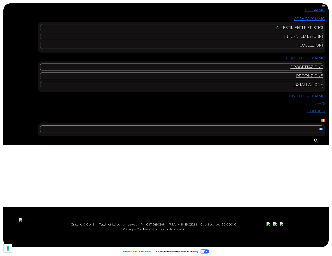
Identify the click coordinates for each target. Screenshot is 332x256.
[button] (316, 140)
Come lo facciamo (305, 58)
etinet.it (179, 229)
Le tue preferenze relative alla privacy (177, 251)
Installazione (308, 84)
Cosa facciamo (309, 19)
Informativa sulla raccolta (137, 251)
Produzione (309, 76)
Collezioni (311, 45)
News (319, 103)
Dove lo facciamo (306, 96)
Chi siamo (315, 10)
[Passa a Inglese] (321, 129)
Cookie (142, 229)
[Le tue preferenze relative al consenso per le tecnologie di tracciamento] (8, 248)
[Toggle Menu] (323, 6)
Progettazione (306, 67)
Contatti (316, 111)
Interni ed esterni (303, 36)
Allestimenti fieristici (299, 28)
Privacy (127, 229)
